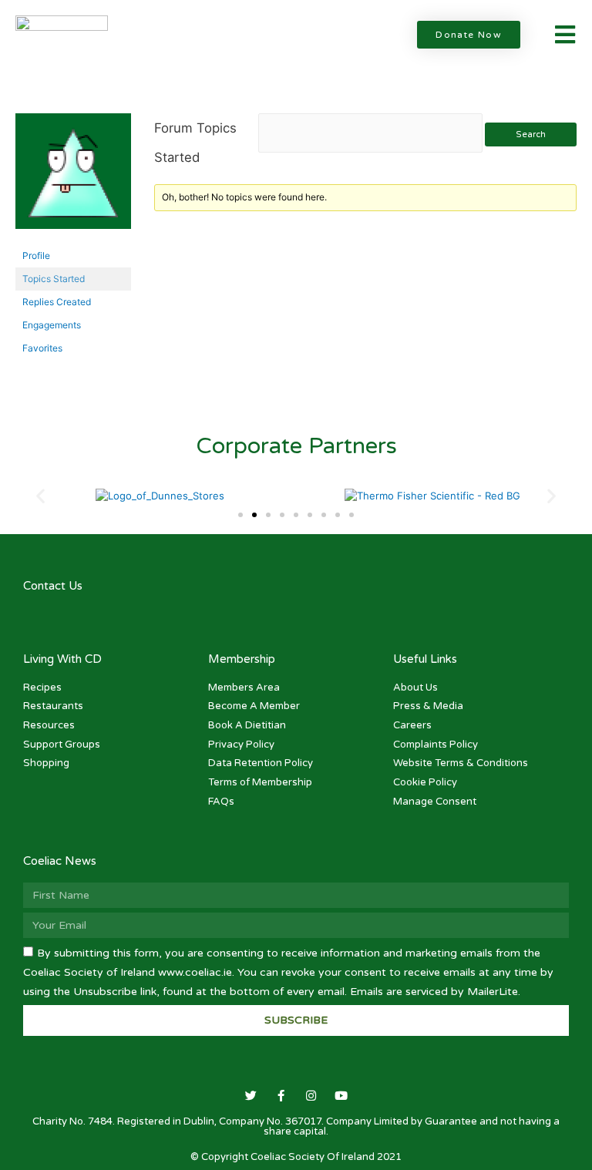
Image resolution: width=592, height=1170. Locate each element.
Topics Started (53, 278)
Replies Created (56, 302)
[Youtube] (341, 1095)
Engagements (51, 325)
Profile (36, 255)
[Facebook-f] (281, 1095)
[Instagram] (311, 1095)
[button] (468, 35)
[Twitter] (251, 1095)
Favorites (42, 348)
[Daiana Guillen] (73, 177)
